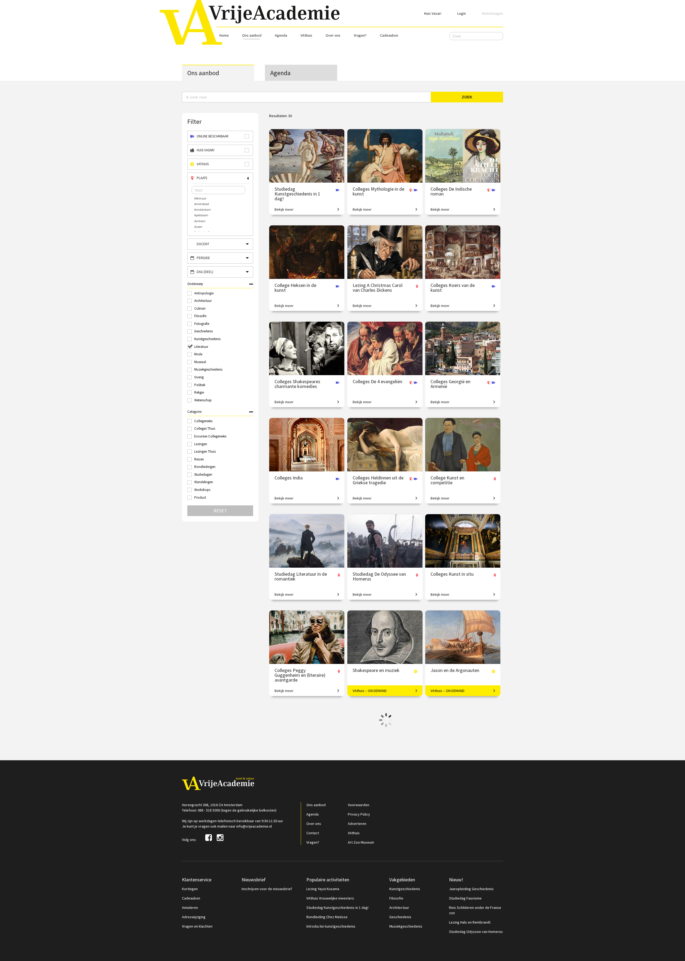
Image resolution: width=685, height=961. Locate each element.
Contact (312, 833)
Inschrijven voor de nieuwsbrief (267, 888)
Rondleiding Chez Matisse (327, 916)
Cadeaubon (389, 35)
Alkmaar (200, 198)
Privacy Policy (359, 814)
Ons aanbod (251, 35)
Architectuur (399, 907)
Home (224, 35)
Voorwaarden (358, 804)
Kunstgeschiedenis (404, 888)
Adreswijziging (194, 916)
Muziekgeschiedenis (405, 926)
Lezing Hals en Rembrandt (469, 922)
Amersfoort (201, 204)
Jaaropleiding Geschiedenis (471, 888)
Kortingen (190, 888)
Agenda (281, 35)
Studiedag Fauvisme (465, 898)
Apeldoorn (201, 215)
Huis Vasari (432, 13)
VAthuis (306, 35)
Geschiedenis (400, 916)
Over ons (333, 35)
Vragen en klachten (197, 926)
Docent (203, 244)
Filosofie (396, 898)
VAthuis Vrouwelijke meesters (330, 898)
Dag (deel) (205, 272)
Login (461, 13)
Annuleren (190, 907)
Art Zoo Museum (361, 842)
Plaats (202, 178)
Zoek (467, 97)
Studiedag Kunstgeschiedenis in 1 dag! (337, 907)
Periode (203, 258)
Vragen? (360, 35)
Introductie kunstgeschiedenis (330, 926)
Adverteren (357, 823)
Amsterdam (202, 209)
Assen (198, 227)
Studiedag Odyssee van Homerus (476, 931)
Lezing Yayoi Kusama (322, 888)
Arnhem (200, 221)
